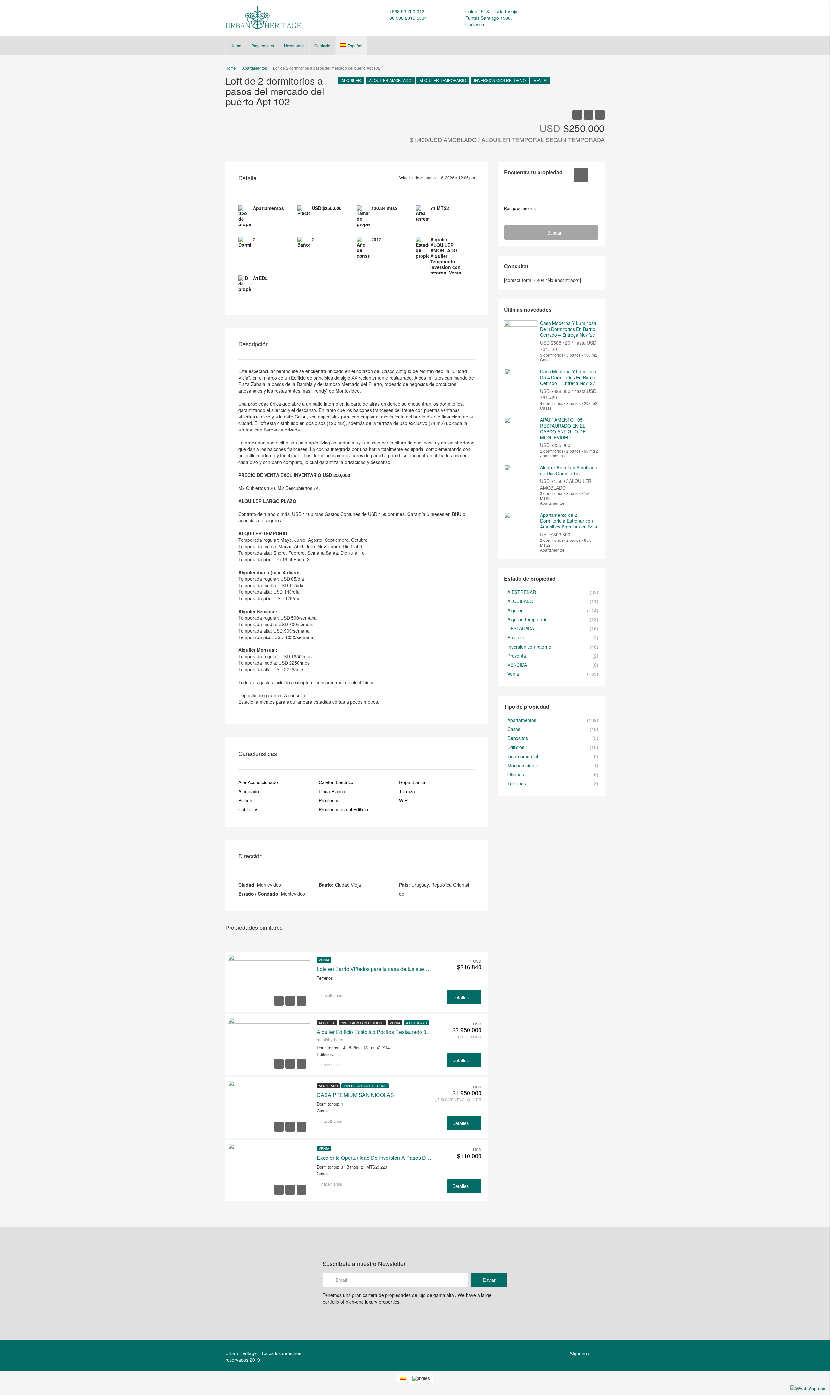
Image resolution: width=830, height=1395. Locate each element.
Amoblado (248, 791)
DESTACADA (520, 628)
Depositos (517, 738)
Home (236, 45)
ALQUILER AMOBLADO (390, 80)
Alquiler (351, 80)
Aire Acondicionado (258, 782)
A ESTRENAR (416, 1023)
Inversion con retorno (500, 80)
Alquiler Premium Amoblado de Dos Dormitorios (568, 470)
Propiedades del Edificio (343, 809)
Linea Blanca (332, 791)
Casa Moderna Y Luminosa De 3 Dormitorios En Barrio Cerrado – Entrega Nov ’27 (568, 329)
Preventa (516, 655)
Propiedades (262, 45)
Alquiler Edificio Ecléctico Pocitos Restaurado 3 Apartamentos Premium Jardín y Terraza (374, 1032)
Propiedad (329, 800)
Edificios (515, 747)
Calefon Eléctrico (336, 782)
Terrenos (516, 783)
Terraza (407, 791)
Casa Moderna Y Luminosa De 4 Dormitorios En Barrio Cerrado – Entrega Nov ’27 (568, 377)
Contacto (322, 45)
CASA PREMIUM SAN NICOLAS (355, 1095)
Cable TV (247, 809)
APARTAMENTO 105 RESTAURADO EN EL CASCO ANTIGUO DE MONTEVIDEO (563, 429)
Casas (513, 729)
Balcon (245, 800)
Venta (540, 80)
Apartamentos (521, 720)
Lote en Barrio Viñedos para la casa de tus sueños (374, 969)
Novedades (294, 45)
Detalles (461, 997)
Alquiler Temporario (443, 80)
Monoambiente (522, 765)
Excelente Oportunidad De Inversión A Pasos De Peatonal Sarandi (374, 1158)
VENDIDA (517, 664)
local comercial (522, 756)
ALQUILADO (328, 1086)
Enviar (489, 1280)
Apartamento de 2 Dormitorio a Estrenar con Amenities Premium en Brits (568, 521)
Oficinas (515, 774)
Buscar (554, 232)
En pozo (515, 637)
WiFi (403, 800)
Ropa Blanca (412, 782)
